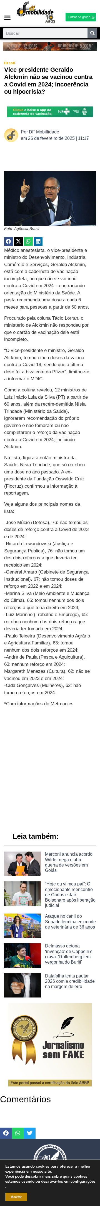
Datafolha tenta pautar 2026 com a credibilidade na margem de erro (70, 981)
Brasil (9, 63)
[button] (7, 18)
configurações (83, 1181)
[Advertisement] (50, 767)
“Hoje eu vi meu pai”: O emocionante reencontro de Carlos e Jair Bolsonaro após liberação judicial (70, 895)
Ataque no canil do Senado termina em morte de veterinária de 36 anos (70, 921)
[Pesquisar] (92, 33)
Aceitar (16, 1197)
